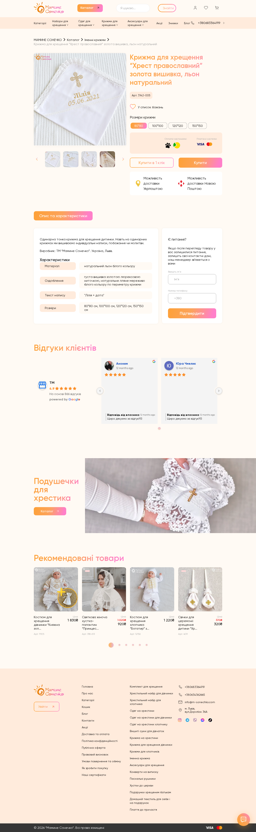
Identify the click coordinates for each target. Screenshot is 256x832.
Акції (159, 23)
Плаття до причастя (143, 809)
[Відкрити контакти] (243, 819)
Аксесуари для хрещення (147, 765)
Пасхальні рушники (143, 778)
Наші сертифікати (94, 774)
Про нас (87, 693)
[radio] (139, 126)
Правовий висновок (95, 754)
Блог (187, 23)
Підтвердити (192, 313)
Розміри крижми (142, 117)
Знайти (168, 8)
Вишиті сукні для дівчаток (147, 731)
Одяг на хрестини (142, 710)
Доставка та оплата (95, 734)
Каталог (86, 8)
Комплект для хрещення (146, 686)
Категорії (40, 23)
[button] (121, 159)
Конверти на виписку (144, 771)
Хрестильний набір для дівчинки (151, 693)
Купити (200, 162)
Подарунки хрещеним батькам (150, 792)
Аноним (122, 363)
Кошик (86, 707)
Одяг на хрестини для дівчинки (151, 717)
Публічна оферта (93, 747)
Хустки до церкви (141, 785)
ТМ (52, 382)
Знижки (173, 23)
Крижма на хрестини (144, 737)
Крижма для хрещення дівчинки (151, 744)
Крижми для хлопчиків (144, 751)
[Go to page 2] (159, 428)
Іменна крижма (140, 758)
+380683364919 (209, 23)
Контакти (88, 720)
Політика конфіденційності (100, 740)
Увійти (43, 707)
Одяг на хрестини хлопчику (148, 724)
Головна (87, 686)
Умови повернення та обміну (101, 761)
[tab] (63, 215)
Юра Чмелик (186, 363)
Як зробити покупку (95, 768)
